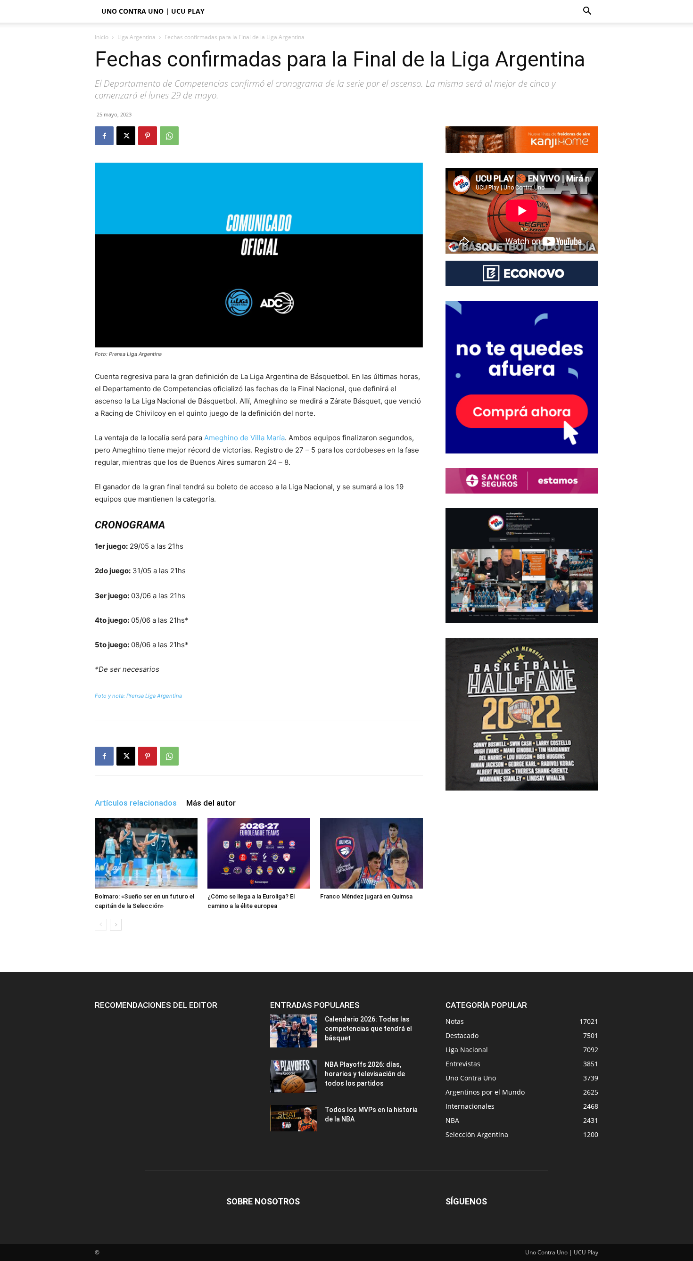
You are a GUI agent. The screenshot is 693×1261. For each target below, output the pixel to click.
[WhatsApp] (169, 135)
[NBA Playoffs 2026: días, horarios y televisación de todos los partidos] (293, 1076)
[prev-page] (101, 925)
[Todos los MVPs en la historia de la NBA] (293, 1118)
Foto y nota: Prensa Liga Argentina (138, 695)
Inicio (101, 37)
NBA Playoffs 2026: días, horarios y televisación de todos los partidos (365, 1074)
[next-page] (116, 925)
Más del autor (211, 803)
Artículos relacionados (136, 803)
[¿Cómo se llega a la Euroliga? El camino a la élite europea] (258, 853)
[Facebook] (104, 135)
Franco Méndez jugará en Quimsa (366, 896)
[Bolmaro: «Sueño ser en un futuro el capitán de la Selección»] (146, 853)
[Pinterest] (147, 135)
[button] (587, 12)
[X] (125, 135)
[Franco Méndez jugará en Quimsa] (371, 853)
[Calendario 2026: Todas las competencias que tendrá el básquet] (293, 1030)
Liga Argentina (136, 37)
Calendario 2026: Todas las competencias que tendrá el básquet (368, 1028)
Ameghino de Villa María (244, 437)
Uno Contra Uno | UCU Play (153, 11)
